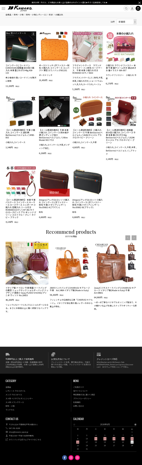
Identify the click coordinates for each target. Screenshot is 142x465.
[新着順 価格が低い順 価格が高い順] (126, 21)
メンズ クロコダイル (14, 394)
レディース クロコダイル (16, 391)
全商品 (8, 14)
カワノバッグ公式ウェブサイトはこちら (25, 439)
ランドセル (10, 409)
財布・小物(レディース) (36, 14)
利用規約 (76, 402)
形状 (51, 14)
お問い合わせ (78, 406)
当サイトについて (80, 391)
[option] (27, 278)
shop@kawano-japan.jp (18, 432)
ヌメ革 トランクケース (15, 402)
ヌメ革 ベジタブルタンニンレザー (19, 398)
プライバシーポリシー (82, 398)
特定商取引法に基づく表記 (84, 394)
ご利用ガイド (78, 387)
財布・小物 (19, 14)
